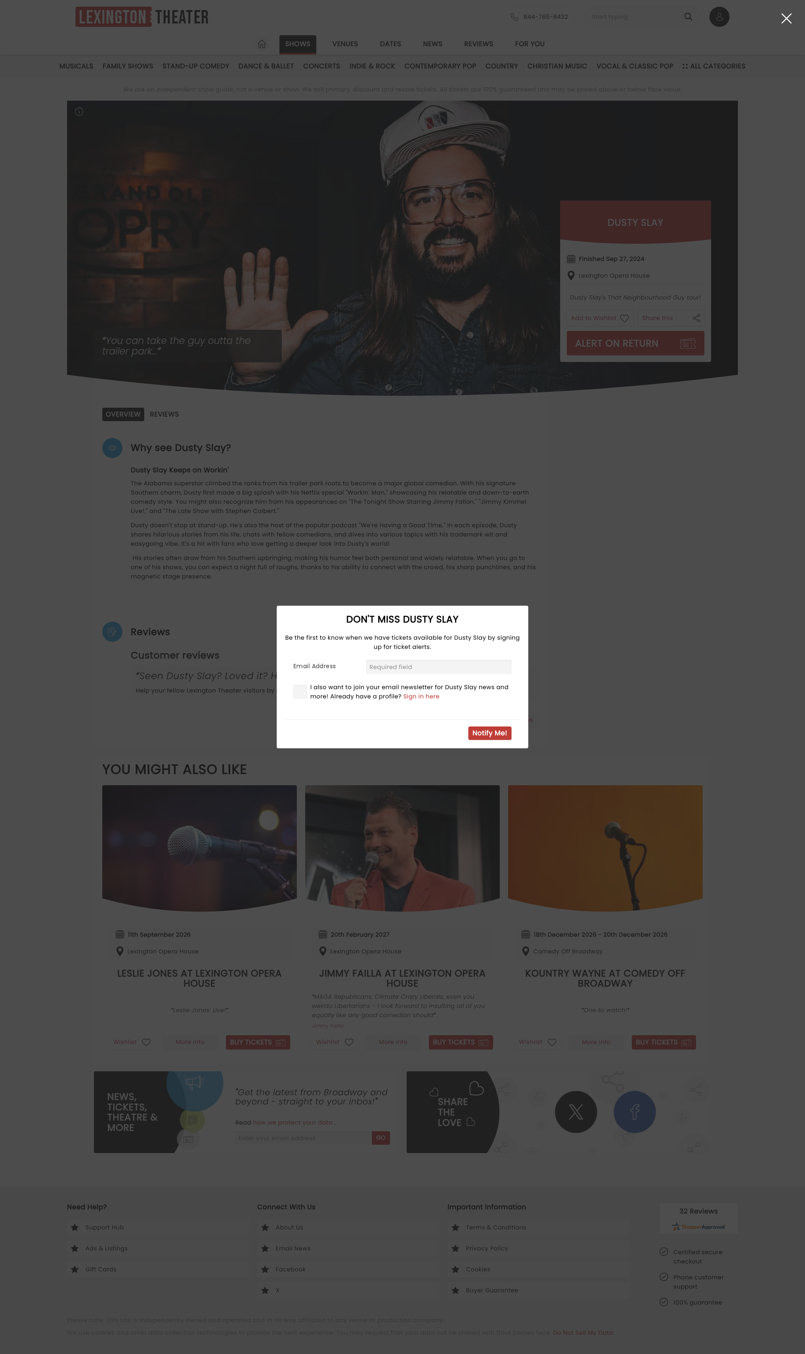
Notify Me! (490, 733)
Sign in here (421, 696)
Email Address (314, 666)
